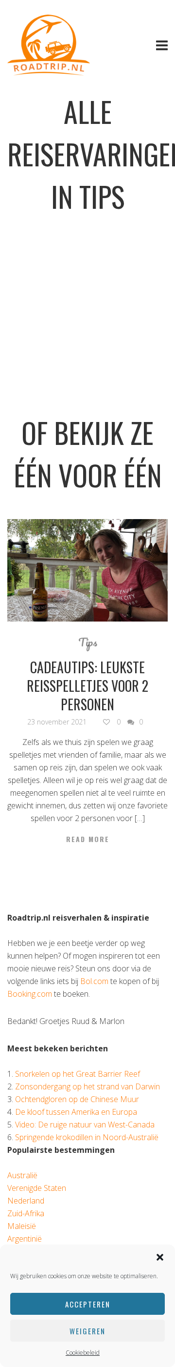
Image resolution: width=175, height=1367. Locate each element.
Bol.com (94, 981)
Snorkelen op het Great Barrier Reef (77, 1073)
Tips (87, 642)
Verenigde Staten (36, 1188)
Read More (87, 839)
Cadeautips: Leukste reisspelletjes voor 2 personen (87, 685)
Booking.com (29, 993)
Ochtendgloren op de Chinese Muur (77, 1099)
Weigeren (87, 1331)
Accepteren (87, 1304)
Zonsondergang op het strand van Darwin (87, 1086)
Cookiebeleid (83, 1352)
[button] (160, 1257)
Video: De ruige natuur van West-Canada (85, 1124)
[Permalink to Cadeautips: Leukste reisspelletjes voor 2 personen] (87, 570)
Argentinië (24, 1238)
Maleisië (21, 1226)
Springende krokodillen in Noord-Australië (86, 1137)
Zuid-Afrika (25, 1213)
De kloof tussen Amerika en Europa (76, 1111)
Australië (22, 1175)
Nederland (25, 1200)
